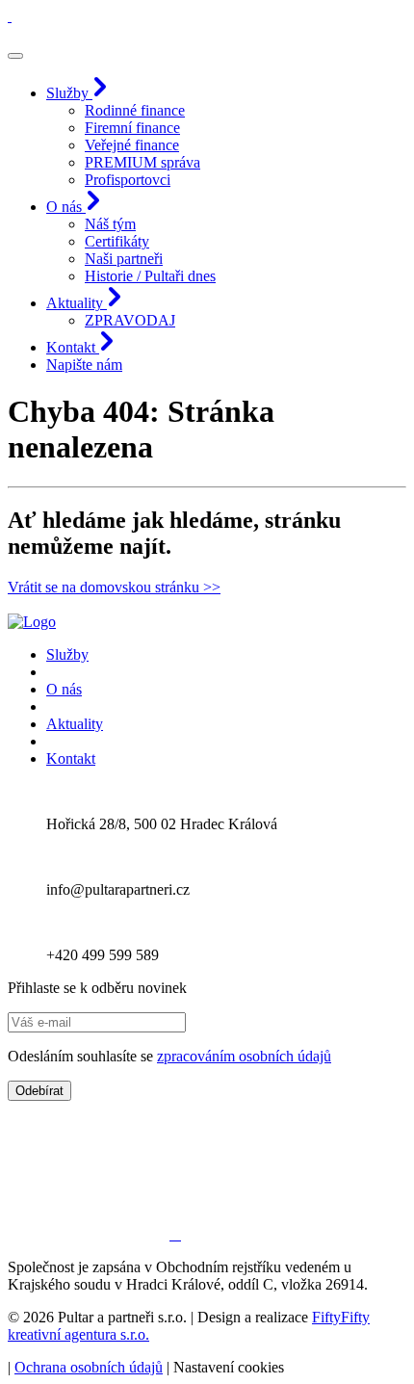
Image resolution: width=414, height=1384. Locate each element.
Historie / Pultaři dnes (150, 276)
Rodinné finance (135, 110)
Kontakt (70, 758)
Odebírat (39, 1091)
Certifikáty (117, 241)
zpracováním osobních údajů (244, 1056)
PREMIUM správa (142, 162)
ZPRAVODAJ (130, 320)
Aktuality (74, 724)
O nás (64, 689)
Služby (67, 654)
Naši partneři (124, 258)
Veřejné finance (132, 145)
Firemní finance (132, 127)
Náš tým (110, 224)
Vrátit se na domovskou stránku (114, 587)
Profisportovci (127, 179)
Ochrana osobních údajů (88, 1367)
